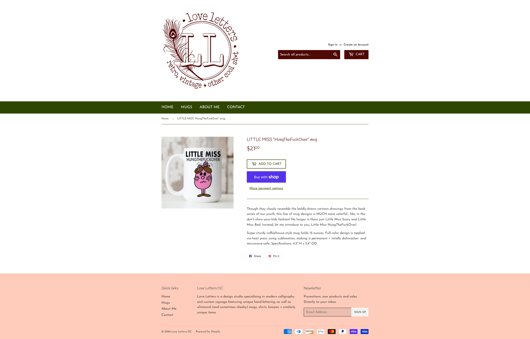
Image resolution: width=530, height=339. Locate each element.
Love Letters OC (181, 331)
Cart (359, 54)
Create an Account (356, 44)
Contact (236, 107)
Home (167, 107)
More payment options (266, 188)
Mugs (186, 107)
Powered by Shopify (208, 331)
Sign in (332, 44)
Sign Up (360, 312)
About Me (210, 107)
